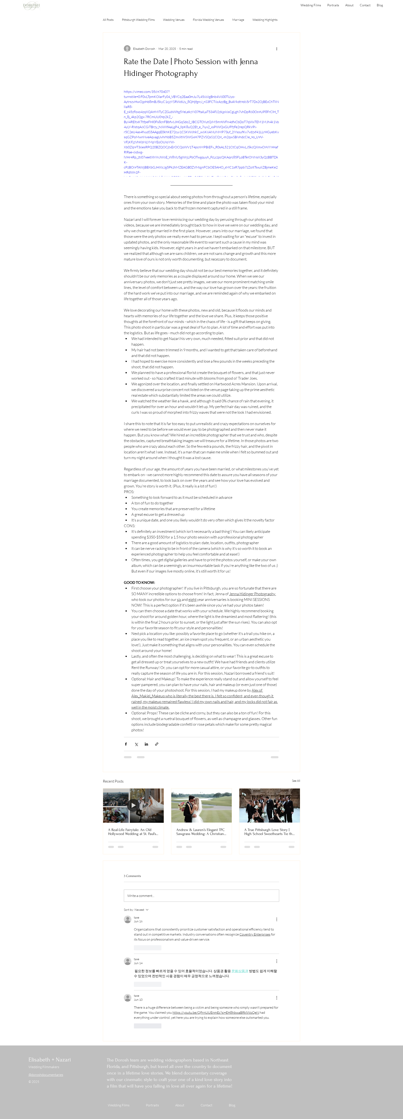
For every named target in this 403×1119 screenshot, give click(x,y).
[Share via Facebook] (126, 744)
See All (296, 780)
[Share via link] (157, 744)
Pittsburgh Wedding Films (138, 19)
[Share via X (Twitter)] (136, 744)
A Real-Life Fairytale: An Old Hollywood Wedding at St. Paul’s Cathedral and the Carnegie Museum (132, 832)
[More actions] (276, 48)
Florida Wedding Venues (208, 19)
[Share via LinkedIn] (146, 744)
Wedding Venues (173, 19)
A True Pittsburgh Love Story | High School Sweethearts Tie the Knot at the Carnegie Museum (269, 832)
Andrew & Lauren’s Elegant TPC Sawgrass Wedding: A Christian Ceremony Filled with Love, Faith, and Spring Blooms (200, 832)
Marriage (238, 19)
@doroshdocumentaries (46, 919)
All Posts (108, 19)
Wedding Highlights (265, 19)
